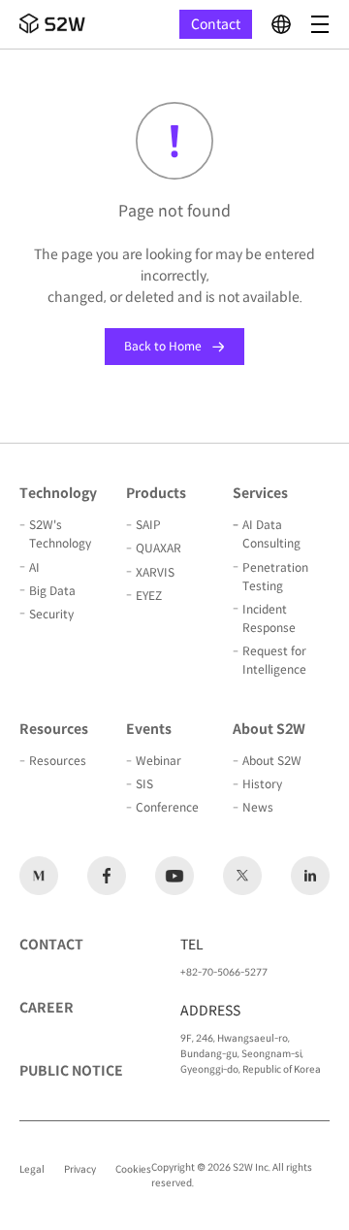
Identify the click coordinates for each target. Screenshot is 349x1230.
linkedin (310, 875)
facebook (106, 875)
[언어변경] (281, 24)
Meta (38, 875)
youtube (174, 875)
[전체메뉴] (319, 24)
